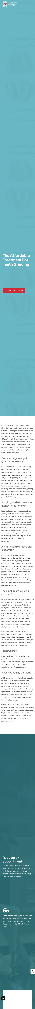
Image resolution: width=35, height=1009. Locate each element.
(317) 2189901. (16, 876)
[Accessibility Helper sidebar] (33, 971)
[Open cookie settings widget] (3, 998)
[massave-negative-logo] (10, 2)
